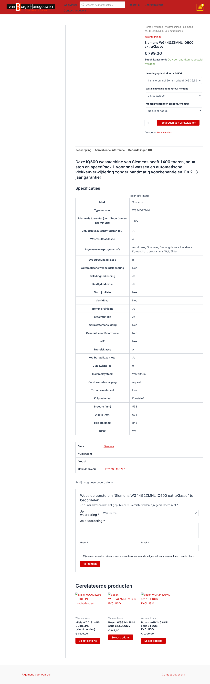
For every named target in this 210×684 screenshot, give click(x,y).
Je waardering (89, 513)
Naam (84, 542)
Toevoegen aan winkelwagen (178, 122)
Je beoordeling (92, 521)
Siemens (109, 446)
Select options (88, 640)
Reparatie (134, 4)
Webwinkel (70, 4)
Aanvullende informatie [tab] (110, 150)
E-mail (145, 542)
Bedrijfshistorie (154, 4)
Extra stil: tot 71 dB (115, 469)
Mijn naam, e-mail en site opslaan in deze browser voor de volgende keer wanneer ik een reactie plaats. (139, 556)
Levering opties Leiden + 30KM (164, 73)
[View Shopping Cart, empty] (200, 7)
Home (148, 26)
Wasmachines (173, 26)
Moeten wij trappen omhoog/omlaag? (167, 103)
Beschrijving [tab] (83, 150)
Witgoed (158, 26)
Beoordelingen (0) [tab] (140, 150)
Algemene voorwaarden (36, 674)
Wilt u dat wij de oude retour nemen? (167, 88)
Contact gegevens (75, 10)
